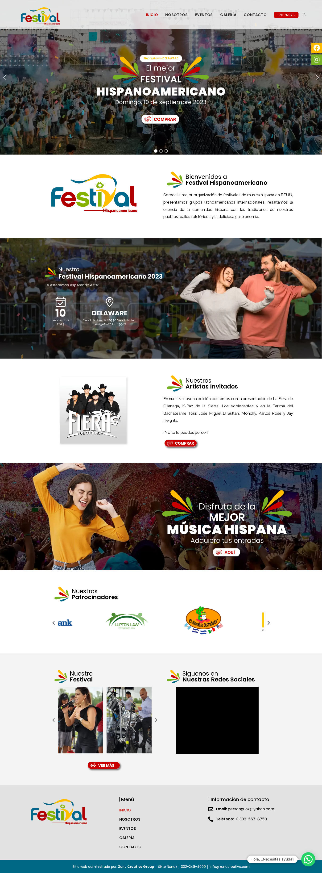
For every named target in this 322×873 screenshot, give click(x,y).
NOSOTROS (129, 819)
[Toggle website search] (304, 15)
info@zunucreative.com (230, 866)
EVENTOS (127, 828)
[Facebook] (316, 48)
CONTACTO (130, 847)
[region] (161, 77)
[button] (5, 77)
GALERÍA (127, 837)
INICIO (125, 810)
